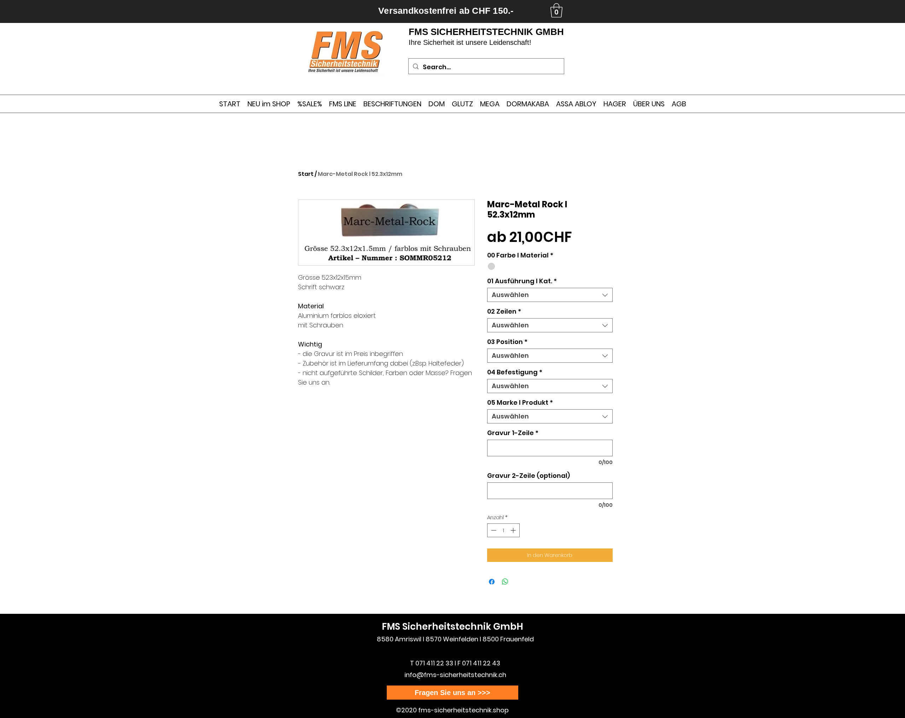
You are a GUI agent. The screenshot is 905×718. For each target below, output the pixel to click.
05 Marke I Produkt (520, 403)
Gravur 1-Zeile (512, 433)
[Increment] (514, 530)
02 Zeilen (504, 311)
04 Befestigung (514, 372)
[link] (556, 10)
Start (306, 174)
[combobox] (550, 295)
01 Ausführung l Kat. (522, 281)
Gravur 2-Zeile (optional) (528, 476)
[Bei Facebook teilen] (491, 581)
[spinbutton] (503, 530)
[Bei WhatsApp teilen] (505, 581)
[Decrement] (493, 530)
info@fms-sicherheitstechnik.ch (455, 674)
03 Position (507, 342)
